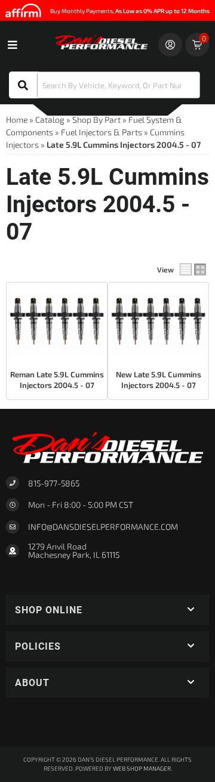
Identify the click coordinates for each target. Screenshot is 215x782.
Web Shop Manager (142, 768)
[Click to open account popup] (170, 45)
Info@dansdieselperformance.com (103, 527)
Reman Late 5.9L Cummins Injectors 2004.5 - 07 (57, 380)
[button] (104, 85)
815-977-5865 (53, 483)
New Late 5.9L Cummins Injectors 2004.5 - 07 (158, 380)
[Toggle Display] (193, 269)
